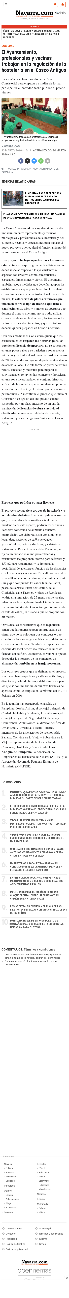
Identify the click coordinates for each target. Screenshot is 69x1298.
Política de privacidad (17, 1249)
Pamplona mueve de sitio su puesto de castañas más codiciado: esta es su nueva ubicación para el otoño (36, 924)
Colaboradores (12, 1199)
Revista (41, 1199)
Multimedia (43, 1204)
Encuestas (11, 1207)
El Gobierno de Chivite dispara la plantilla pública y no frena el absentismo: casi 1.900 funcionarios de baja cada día (38, 809)
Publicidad (11, 1239)
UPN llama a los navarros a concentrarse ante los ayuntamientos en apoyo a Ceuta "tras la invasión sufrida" (37, 852)
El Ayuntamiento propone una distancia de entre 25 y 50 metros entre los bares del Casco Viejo (43, 198)
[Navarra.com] (34, 13)
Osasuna (8, 1212)
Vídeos (42, 1212)
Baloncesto (44, 1172)
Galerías (43, 1208)
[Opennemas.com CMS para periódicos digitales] (34, 1274)
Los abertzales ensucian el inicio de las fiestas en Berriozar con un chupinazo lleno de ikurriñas (38, 909)
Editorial (9, 1195)
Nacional (41, 1194)
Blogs (8, 1203)
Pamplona (9, 1185)
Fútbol (42, 1168)
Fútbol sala (44, 1185)
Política (9, 1168)
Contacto (11, 1233)
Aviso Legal (45, 1228)
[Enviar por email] (47, 160)
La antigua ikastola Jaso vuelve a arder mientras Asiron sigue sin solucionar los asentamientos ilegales (36, 881)
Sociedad (10, 1181)
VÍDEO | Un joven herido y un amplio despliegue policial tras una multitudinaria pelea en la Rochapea (31, 34)
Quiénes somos (14, 1228)
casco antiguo (29, 169)
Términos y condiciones (39, 949)
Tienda (42, 1244)
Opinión (8, 1190)
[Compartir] (20, 160)
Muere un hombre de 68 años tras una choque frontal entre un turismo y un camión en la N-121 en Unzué (34, 895)
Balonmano (44, 1181)
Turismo (43, 1239)
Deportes (41, 1164)
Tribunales (11, 1176)
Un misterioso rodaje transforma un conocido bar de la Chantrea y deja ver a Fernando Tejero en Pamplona (36, 866)
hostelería (13, 169)
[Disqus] (34, 1014)
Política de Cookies (15, 1244)
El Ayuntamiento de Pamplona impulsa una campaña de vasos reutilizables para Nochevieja (34, 216)
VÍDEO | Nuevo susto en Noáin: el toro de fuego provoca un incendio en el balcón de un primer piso (37, 838)
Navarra (8, 1164)
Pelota (42, 1176)
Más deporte (45, 1189)
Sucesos (10, 1172)
